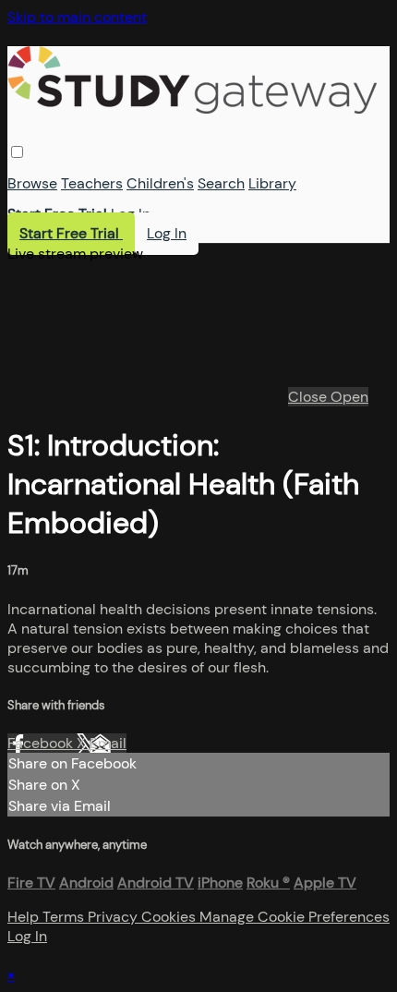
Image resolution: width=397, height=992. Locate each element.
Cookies (170, 916)
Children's (160, 183)
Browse (32, 183)
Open (349, 396)
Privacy (114, 916)
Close (309, 396)
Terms (65, 916)
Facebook (42, 743)
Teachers (92, 183)
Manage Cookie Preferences (294, 916)
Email (108, 743)
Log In (130, 214)
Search (221, 183)
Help (24, 916)
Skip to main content (77, 17)
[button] (17, 152)
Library (272, 183)
